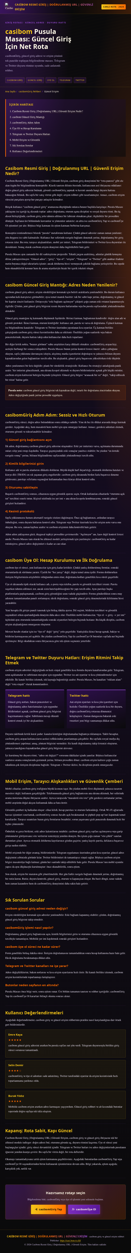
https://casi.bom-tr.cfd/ (70, 1240)
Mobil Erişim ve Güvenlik (26, 140)
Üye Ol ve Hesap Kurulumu (26, 128)
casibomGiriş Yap (50, 1209)
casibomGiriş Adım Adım (26, 122)
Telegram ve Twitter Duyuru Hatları (31, 134)
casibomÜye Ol (86, 1209)
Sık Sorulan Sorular (22, 145)
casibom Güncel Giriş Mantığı (28, 117)
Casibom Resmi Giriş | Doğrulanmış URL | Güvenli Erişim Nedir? (47, 111)
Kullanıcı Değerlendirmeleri (27, 151)
